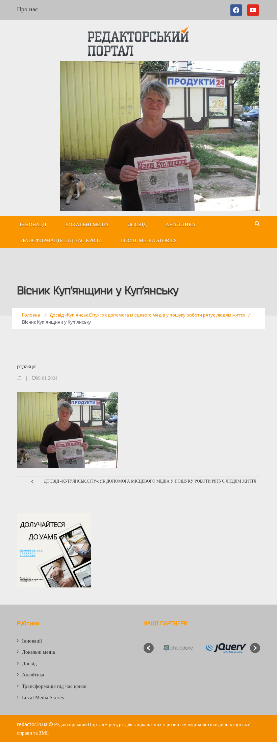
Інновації (33, 224)
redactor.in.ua (32, 724)
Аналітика (181, 224)
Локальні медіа (87, 224)
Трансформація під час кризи (61, 240)
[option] (178, 648)
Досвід (137, 224)
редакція (26, 366)
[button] (149, 648)
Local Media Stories (149, 240)
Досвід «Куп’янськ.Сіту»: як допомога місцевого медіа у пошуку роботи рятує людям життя (150, 481)
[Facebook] (237, 10)
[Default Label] (253, 10)
